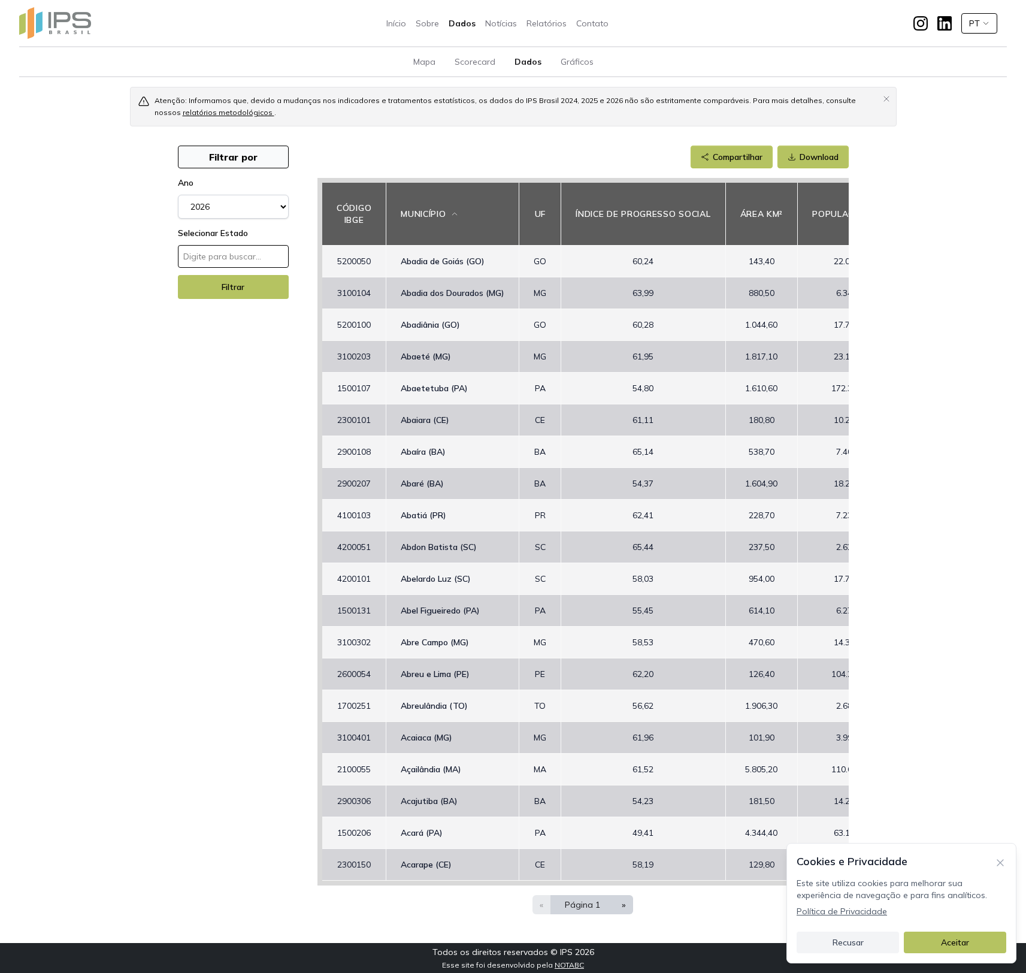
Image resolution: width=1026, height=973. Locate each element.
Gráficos (577, 61)
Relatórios (546, 23)
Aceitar (955, 942)
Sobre (427, 23)
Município (423, 213)
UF (540, 213)
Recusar (848, 942)
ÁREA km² (761, 213)
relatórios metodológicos (228, 112)
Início (396, 23)
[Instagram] (920, 23)
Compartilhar (737, 157)
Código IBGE (354, 214)
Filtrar (233, 287)
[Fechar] (1000, 861)
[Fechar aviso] (886, 98)
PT (974, 23)
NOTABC (569, 964)
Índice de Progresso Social (643, 213)
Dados (462, 23)
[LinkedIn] (944, 23)
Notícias (501, 23)
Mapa (424, 61)
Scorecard (475, 61)
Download (819, 157)
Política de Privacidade (842, 911)
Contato (592, 23)
